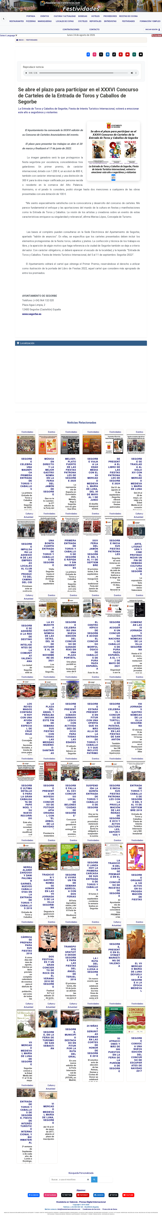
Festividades (31, 40)
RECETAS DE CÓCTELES (145, 1212)
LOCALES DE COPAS (83, 1212)
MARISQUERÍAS (74, 1212)
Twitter (67, 1195)
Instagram (51, 1195)
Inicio (21, 40)
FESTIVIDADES (50, 1214)
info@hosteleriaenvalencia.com (68, 1209)
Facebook (34, 1195)
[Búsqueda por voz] (88, 1179)
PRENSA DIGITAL (97, 1214)
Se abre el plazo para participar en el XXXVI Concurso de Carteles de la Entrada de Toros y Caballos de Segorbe (78, 96)
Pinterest (83, 1195)
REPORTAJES (124, 1212)
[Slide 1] (113, 177)
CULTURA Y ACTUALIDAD (114, 1212)
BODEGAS (90, 1212)
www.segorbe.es (31, 314)
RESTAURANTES (49, 1212)
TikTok (114, 1195)
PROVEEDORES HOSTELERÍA (101, 1212)
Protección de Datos (110, 1209)
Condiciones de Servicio (91, 1209)
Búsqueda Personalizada (81, 1173)
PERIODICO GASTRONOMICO (73, 1214)
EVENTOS (42, 1212)
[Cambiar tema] (4, 18)
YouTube (129, 1195)
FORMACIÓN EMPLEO (60, 1214)
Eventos (51, 432)
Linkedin (99, 1195)
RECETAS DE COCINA (133, 1212)
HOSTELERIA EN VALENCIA (108, 1214)
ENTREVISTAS (154, 1212)
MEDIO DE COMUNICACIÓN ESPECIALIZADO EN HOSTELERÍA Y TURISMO (21, 1212)
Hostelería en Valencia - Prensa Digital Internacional (81, 1201)
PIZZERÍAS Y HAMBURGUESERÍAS (61, 1212)
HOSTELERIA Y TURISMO (87, 1214)
